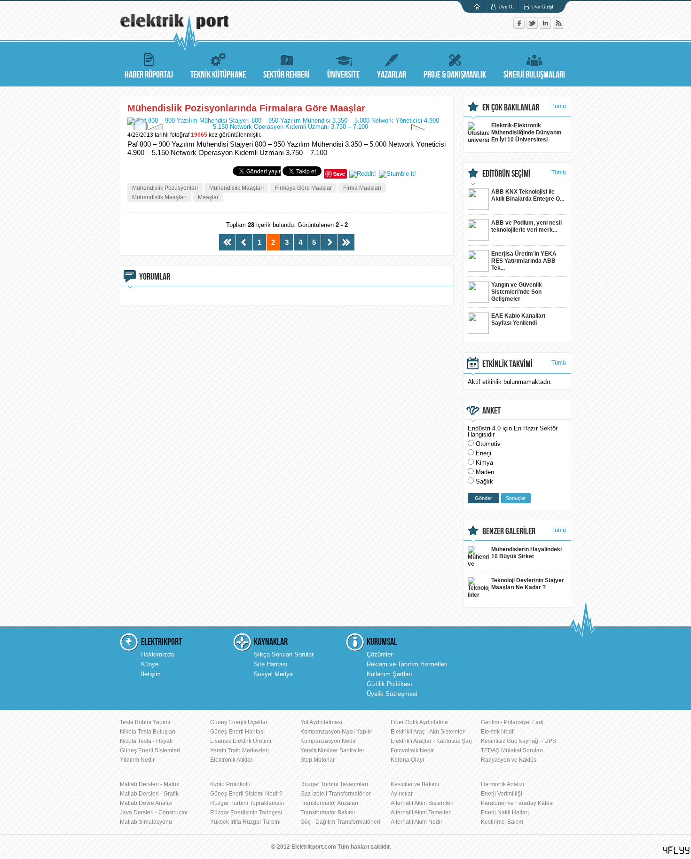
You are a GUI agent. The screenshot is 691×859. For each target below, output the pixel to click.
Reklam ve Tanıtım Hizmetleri (407, 664)
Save (339, 173)
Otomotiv (488, 443)
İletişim (151, 674)
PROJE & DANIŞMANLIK (455, 74)
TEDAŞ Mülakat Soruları (512, 750)
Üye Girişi (542, 6)
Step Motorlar (317, 760)
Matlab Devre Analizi (146, 803)
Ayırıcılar (402, 794)
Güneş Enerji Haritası (237, 731)
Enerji (483, 453)
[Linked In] (546, 26)
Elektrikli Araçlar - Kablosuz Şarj (431, 741)
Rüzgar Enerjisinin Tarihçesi (246, 812)
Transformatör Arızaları (329, 803)
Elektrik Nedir (498, 731)
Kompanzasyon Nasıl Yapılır (336, 731)
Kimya (484, 462)
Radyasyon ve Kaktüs (508, 760)
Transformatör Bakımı (327, 812)
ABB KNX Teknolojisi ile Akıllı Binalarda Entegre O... (527, 195)
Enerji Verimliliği (501, 794)
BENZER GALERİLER (508, 531)
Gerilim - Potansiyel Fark (512, 722)
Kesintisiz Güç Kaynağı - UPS (518, 741)
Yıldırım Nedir (137, 760)
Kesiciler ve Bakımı (415, 784)
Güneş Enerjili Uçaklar (238, 722)
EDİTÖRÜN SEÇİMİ (506, 174)
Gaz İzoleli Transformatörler (335, 794)
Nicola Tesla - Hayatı (146, 741)
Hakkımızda (157, 654)
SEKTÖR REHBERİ (286, 74)
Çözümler (380, 654)
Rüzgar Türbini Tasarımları (334, 784)
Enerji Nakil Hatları (505, 812)
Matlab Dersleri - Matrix (149, 784)
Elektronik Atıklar (231, 760)
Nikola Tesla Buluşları (147, 731)
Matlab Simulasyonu (146, 822)
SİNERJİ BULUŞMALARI (534, 74)
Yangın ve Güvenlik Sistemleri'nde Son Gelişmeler (516, 291)
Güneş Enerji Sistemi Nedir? (246, 794)
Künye (149, 664)
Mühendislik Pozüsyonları (165, 188)
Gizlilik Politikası (389, 684)
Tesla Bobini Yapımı (145, 722)
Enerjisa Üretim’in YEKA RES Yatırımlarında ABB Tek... (524, 260)
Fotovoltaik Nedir (412, 750)
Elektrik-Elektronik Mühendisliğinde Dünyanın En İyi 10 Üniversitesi (526, 132)
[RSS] (558, 26)
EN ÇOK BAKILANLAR (510, 107)
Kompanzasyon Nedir (328, 741)
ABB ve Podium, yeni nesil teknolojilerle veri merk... (526, 226)
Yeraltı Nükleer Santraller (332, 750)
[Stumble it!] (397, 173)
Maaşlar (208, 197)
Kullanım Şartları (389, 674)
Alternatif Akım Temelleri (421, 812)
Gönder (483, 498)
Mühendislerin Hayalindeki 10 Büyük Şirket (526, 553)
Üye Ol (506, 6)
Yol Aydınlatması (321, 722)
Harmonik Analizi (502, 784)
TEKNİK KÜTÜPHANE (218, 74)
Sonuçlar (516, 498)
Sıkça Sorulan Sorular (284, 654)
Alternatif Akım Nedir (416, 822)
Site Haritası (271, 664)
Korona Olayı (407, 760)
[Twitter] (533, 26)
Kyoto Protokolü (230, 784)
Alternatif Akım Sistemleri (422, 803)
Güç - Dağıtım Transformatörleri (340, 822)
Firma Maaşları (362, 188)
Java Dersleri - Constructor (154, 812)
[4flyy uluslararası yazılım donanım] (676, 850)
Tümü (558, 106)
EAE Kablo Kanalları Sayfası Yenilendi (518, 319)
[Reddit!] (363, 173)
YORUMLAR (154, 276)
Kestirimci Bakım (502, 822)
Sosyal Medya (273, 674)
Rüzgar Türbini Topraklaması (247, 803)
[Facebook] (519, 26)
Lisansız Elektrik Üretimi (240, 741)
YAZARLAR (391, 74)
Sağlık (484, 481)
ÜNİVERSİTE (343, 74)
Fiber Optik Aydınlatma (419, 722)
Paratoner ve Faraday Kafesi (517, 803)
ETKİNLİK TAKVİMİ (507, 364)
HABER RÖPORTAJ (149, 74)
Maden (485, 472)
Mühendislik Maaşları (236, 188)
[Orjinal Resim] (138, 128)
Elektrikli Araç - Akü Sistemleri (428, 731)
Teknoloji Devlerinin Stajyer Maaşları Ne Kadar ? (527, 584)
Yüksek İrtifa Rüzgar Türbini (245, 822)
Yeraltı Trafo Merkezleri (239, 750)
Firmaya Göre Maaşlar (303, 188)
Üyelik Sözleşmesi (392, 694)
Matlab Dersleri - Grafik (149, 794)
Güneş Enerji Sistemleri (150, 750)
